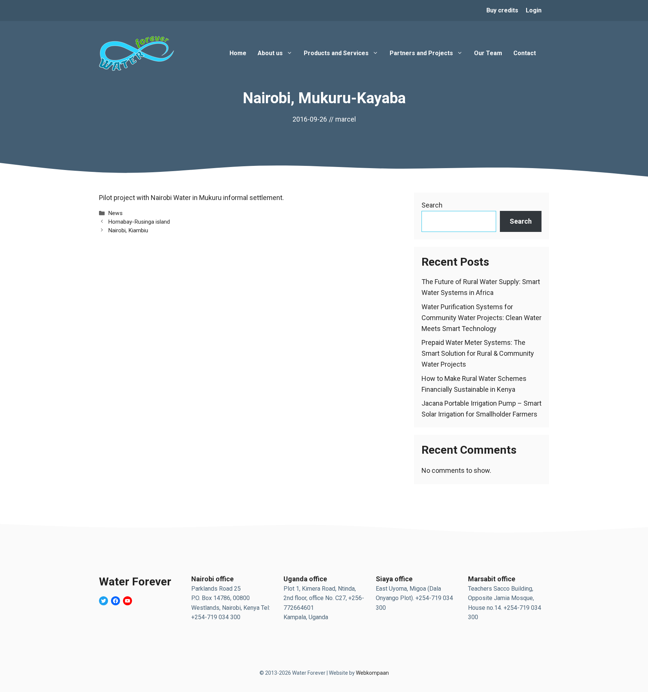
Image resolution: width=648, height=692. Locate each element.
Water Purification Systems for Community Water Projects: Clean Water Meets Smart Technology (482, 317)
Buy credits (502, 10)
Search (432, 205)
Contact (524, 53)
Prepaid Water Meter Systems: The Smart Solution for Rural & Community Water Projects (478, 353)
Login (534, 10)
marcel (345, 119)
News (115, 213)
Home (238, 53)
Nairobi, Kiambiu (128, 230)
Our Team (488, 53)
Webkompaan (372, 673)
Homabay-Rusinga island (139, 221)
